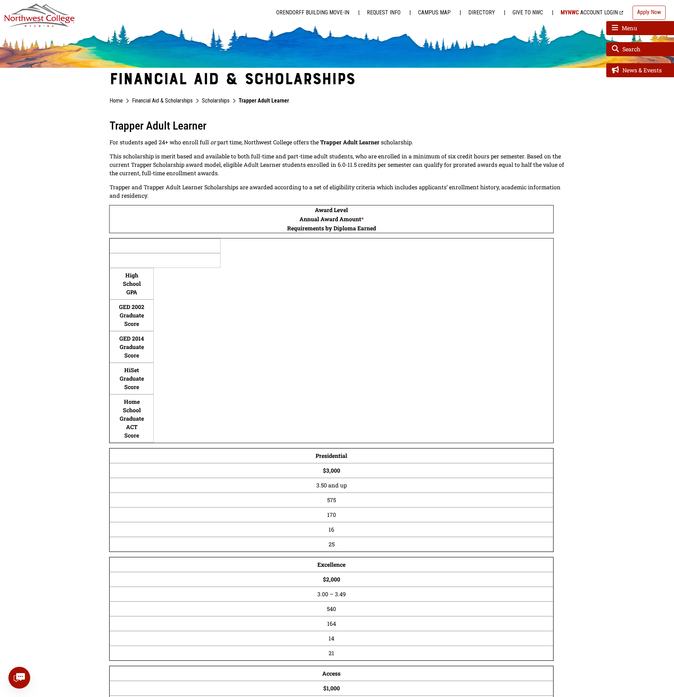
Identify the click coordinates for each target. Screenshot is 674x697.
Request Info (384, 12)
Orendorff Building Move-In (312, 12)
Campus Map (434, 12)
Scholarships (216, 100)
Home (116, 100)
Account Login (589, 12)
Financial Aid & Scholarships (162, 100)
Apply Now (649, 12)
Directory (481, 12)
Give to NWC (528, 12)
